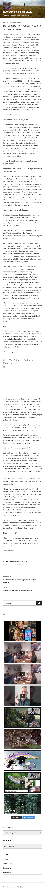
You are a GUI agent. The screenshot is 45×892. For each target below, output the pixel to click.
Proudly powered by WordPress (13, 887)
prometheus (18, 565)
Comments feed (9, 868)
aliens (9, 565)
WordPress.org (8, 872)
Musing (25, 562)
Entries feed (7, 864)
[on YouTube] (22, 615)
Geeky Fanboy (15, 562)
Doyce (19, 22)
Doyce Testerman (17, 12)
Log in (5, 859)
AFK (7, 562)
